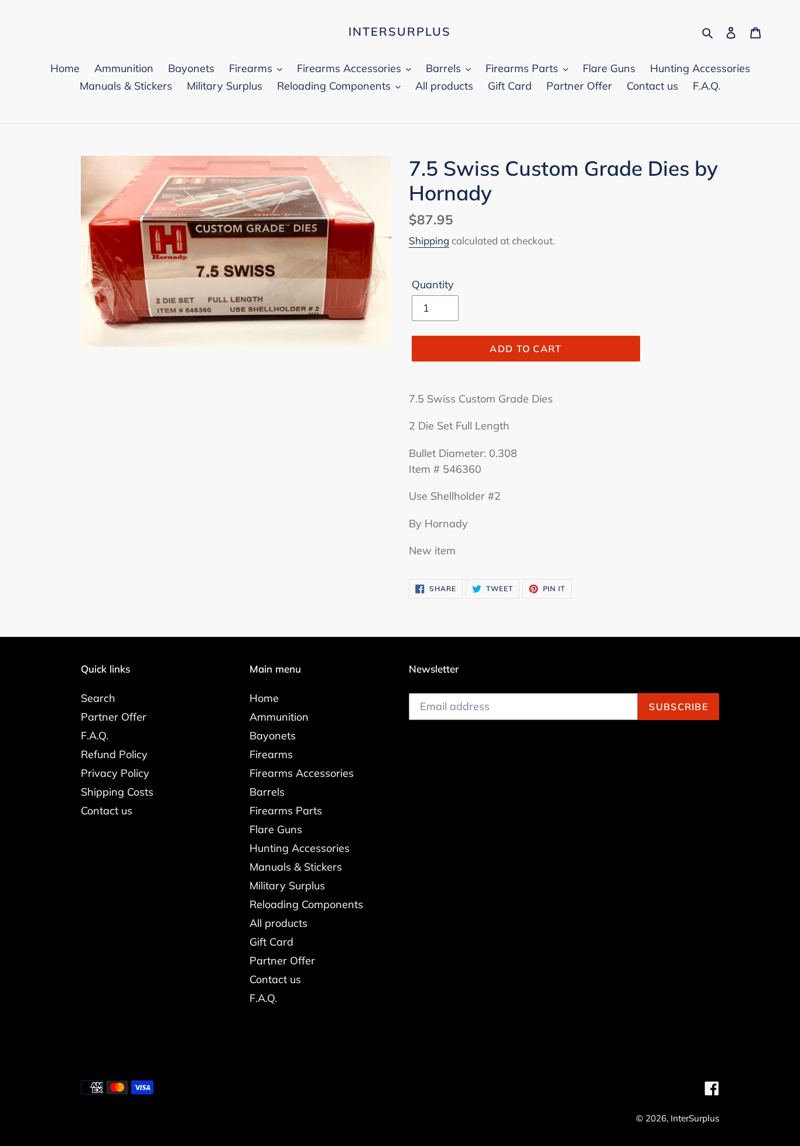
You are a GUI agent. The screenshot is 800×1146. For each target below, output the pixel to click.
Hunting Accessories (299, 848)
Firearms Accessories (301, 773)
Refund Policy (114, 754)
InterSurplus (399, 32)
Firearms (271, 754)
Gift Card (271, 942)
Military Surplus (287, 885)
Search (98, 698)
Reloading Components (306, 904)
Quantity (433, 284)
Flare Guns (275, 829)
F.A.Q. (94, 735)
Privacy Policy (115, 773)
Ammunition (279, 717)
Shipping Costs (117, 792)
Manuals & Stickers (295, 867)
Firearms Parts (285, 810)
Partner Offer (113, 717)
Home (264, 698)
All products (278, 923)
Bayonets (272, 735)
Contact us (106, 810)
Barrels (267, 792)
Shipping (429, 240)
